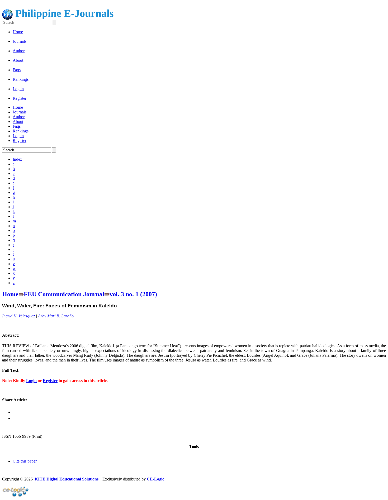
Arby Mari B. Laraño (56, 316)
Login (31, 380)
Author (19, 51)
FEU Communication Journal (64, 294)
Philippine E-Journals (63, 13)
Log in (18, 89)
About (18, 60)
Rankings (21, 79)
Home (18, 32)
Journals (19, 41)
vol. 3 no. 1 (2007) (133, 294)
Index (17, 159)
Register (19, 98)
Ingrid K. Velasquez (18, 316)
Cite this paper (25, 461)
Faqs (17, 70)
